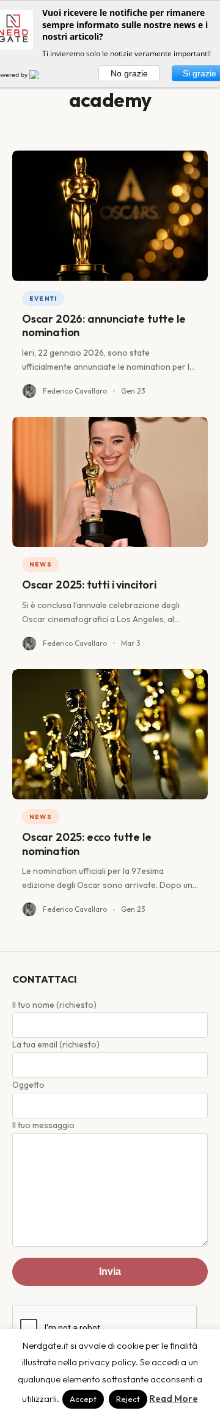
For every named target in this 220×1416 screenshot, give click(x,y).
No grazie (129, 73)
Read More (173, 1398)
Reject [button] (128, 1399)
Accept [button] (83, 1399)
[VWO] (41, 74)
